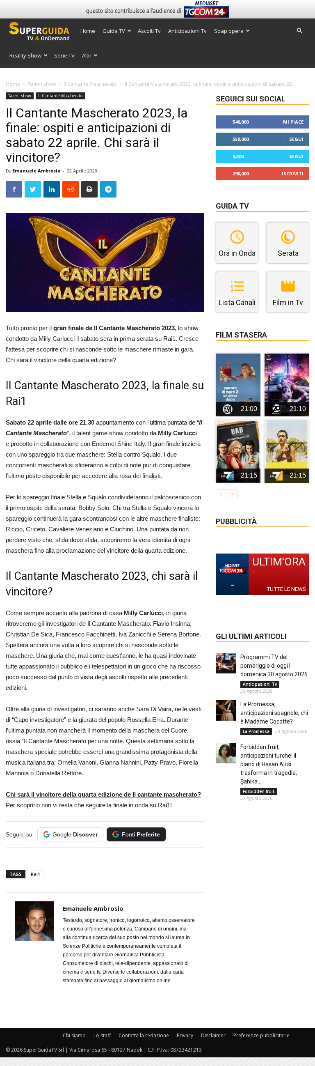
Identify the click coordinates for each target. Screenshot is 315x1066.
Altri (86, 55)
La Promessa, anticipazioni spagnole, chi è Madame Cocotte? (274, 713)
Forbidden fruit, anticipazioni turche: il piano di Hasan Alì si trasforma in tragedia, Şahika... (268, 764)
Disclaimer (213, 1035)
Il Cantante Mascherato (90, 83)
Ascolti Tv (149, 30)
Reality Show (25, 55)
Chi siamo (74, 1035)
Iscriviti (293, 173)
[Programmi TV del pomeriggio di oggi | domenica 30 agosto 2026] (226, 663)
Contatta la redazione (144, 1035)
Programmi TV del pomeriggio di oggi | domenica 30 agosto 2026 (274, 666)
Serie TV (64, 55)
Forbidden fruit (258, 791)
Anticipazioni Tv (187, 30)
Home (87, 30)
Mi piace (293, 122)
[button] (299, 31)
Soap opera (229, 30)
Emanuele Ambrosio (36, 171)
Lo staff (102, 1035)
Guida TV (114, 30)
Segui (296, 139)
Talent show (42, 83)
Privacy (185, 1035)
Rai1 (35, 874)
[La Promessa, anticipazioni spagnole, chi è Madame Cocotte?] (226, 710)
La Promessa (256, 731)
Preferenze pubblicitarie (261, 1035)
